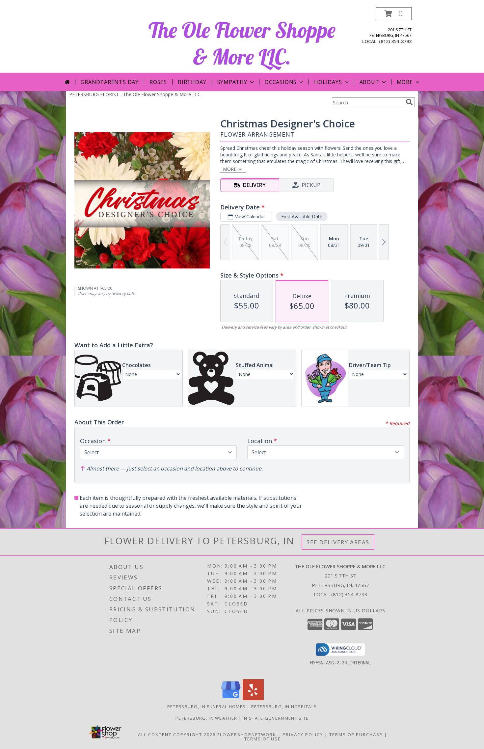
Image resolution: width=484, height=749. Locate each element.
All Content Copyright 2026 (177, 734)
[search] (409, 102)
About (369, 82)
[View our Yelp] (253, 698)
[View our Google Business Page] (230, 698)
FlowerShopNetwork (246, 734)
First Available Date (301, 216)
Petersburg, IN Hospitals (284, 706)
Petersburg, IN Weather (206, 718)
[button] (394, 13)
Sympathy (232, 82)
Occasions (281, 82)
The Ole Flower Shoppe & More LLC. (242, 43)
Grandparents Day (110, 82)
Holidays (328, 82)
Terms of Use (262, 739)
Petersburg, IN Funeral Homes (206, 706)
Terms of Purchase (356, 734)
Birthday (192, 82)
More (405, 82)
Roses (158, 82)
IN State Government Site (276, 718)
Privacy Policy (302, 734)
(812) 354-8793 (395, 41)
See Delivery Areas (338, 542)
